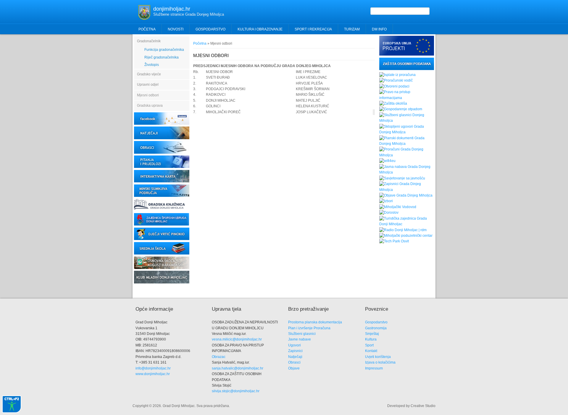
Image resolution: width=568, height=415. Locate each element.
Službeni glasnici (302, 334)
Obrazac (218, 357)
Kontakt (371, 351)
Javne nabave (299, 339)
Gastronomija (376, 328)
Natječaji (295, 357)
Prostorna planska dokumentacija (315, 322)
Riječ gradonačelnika (161, 57)
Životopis (151, 65)
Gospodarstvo (376, 322)
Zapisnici (295, 351)
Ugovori (294, 345)
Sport (369, 345)
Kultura (371, 339)
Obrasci (294, 362)
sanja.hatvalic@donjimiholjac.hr (237, 368)
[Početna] (144, 19)
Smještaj (372, 334)
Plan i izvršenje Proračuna (309, 328)
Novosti (175, 29)
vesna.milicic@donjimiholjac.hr (237, 339)
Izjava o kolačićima (380, 362)
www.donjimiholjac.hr (152, 374)
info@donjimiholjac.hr (153, 368)
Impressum (374, 368)
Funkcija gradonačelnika (164, 50)
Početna (147, 29)
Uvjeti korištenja (378, 357)
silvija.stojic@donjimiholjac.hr (235, 391)
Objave (294, 368)
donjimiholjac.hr (171, 9)
